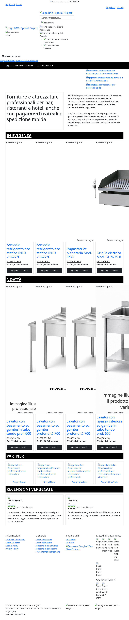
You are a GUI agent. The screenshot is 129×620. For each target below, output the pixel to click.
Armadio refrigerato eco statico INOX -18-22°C (18, 250)
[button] (64, 1)
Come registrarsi (44, 539)
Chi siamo (70, 539)
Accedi (19, 4)
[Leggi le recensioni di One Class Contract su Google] (79, 548)
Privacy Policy (12, 548)
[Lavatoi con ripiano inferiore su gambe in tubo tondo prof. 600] (109, 349)
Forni (12, 60)
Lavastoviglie (32, 60)
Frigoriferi (5, 60)
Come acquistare (44, 542)
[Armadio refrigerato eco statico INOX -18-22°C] (19, 191)
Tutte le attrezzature (21, 65)
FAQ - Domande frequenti (48, 551)
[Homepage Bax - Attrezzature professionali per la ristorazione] (22, 28)
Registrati (10, 4)
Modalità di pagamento (47, 545)
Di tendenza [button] (45, 65)
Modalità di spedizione (46, 548)
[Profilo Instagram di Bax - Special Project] (109, 606)
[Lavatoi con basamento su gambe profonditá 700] (49, 349)
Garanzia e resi (13, 542)
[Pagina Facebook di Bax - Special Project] (80, 606)
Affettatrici (20, 60)
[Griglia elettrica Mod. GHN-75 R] (109, 191)
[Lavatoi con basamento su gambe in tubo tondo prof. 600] (19, 349)
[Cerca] (48, 22)
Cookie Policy (12, 545)
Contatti (70, 542)
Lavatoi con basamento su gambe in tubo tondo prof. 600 (19, 427)
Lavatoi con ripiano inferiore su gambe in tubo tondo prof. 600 (109, 425)
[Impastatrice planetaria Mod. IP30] (79, 191)
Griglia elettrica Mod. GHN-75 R (109, 255)
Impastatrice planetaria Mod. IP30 (79, 253)
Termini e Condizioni (15, 539)
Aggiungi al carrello (19, 270)
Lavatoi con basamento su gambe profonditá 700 (48, 427)
